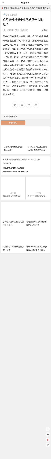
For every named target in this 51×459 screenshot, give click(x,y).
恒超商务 (25, 3)
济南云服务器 (15, 159)
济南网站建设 (15, 8)
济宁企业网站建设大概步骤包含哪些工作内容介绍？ (37, 150)
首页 (6, 8)
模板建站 (13, 123)
